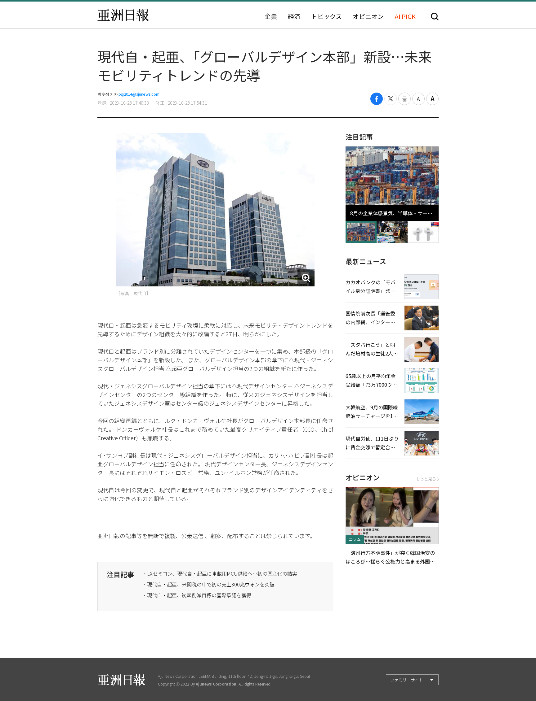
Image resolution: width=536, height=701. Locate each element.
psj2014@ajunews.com (138, 94)
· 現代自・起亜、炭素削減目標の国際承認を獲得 (197, 595)
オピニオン (368, 16)
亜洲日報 (123, 15)
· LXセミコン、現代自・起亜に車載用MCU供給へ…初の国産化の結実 (220, 573)
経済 (294, 16)
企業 (271, 16)
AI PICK (405, 16)
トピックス (326, 16)
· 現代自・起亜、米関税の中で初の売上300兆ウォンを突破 (209, 584)
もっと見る (426, 479)
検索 (435, 16)
